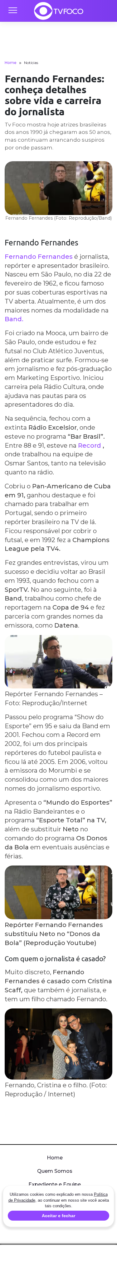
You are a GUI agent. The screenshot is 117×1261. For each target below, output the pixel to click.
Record (89, 445)
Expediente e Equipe (54, 1184)
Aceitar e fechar (58, 1215)
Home (11, 62)
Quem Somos (54, 1171)
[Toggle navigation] (12, 11)
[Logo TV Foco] (59, 11)
